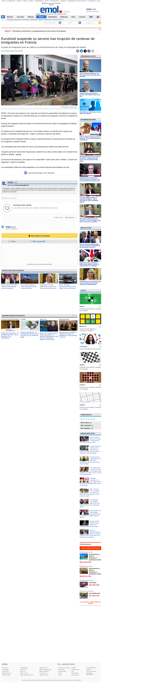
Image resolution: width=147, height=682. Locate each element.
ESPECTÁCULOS (7, 673)
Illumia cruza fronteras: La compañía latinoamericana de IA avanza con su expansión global (29, 334)
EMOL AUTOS (43, 667)
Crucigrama (83, 346)
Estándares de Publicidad (74, 680)
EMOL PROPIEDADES (45, 669)
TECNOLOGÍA (6, 675)
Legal (25, 1)
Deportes (31, 17)
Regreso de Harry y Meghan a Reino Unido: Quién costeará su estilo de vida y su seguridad (89, 264)
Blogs (19, 1)
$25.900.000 (94, 585)
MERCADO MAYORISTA (89, 674)
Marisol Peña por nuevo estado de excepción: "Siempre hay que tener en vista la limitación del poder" (90, 159)
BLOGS (60, 673)
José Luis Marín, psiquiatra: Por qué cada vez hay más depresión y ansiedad (90, 75)
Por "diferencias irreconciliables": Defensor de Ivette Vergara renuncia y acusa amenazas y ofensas (90, 503)
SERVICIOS (23, 669)
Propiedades (55, 1)
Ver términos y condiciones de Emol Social (39, 264)
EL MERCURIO (62, 671)
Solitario (82, 385)
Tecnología (10, 19)
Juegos (83, 290)
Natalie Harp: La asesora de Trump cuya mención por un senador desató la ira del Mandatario (90, 283)
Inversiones (39, 1)
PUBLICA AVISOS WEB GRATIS (90, 548)
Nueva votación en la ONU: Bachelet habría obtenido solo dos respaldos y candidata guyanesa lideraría (90, 514)
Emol (3, 1)
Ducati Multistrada (94, 593)
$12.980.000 (94, 596)
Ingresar (88, 11)
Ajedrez (82, 365)
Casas (84, 1)
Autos (46, 1)
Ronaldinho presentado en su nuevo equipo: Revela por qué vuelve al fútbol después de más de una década (90, 482)
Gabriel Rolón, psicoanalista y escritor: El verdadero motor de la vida (90, 94)
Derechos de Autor (26, 680)
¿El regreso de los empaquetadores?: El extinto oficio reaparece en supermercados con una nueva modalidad (90, 460)
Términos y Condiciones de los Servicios (56, 680)
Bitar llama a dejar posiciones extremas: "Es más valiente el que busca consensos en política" (90, 220)
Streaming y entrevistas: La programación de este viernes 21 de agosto (39, 31)
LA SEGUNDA (75, 673)
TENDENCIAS (24, 667)
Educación (18, 19)
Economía (20, 17)
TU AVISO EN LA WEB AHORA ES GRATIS (90, 602)
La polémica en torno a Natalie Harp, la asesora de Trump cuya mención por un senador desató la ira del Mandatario (48, 288)
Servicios (82, 17)
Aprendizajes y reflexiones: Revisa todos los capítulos (90, 112)
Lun (98, 1)
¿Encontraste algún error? (41, 173)
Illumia (23, 319)
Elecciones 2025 (57, 19)
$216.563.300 (85, 562)
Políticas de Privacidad (38, 680)
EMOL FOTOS (24, 673)
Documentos (25, 19)
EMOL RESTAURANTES (26, 675)
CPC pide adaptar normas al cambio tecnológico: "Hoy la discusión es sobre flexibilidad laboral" (89, 200)
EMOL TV (22, 671)
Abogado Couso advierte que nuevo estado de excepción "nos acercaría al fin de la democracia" (90, 179)
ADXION (88, 669)
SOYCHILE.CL (75, 675)
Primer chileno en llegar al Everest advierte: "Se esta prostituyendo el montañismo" (90, 138)
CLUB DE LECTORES (64, 667)
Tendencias (64, 17)
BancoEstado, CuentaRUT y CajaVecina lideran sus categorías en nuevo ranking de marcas (68, 334)
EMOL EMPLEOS (44, 671)
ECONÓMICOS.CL (91, 667)
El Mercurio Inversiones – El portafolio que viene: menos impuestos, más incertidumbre (10, 335)
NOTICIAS (5, 667)
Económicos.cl (72, 1)
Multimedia (34, 19)
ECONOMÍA (5, 669)
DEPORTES (5, 671)
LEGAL (60, 675)
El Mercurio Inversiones (10, 319)
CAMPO (73, 667)
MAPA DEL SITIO (44, 675)
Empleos (63, 1)
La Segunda (91, 1)
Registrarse (95, 11)
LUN (72, 671)
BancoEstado (64, 319)
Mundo (41, 17)
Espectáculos (52, 17)
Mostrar (51, 5)
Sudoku (82, 405)
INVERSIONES (75, 669)
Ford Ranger (93, 582)
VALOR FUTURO (91, 671)
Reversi (82, 306)
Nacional (10, 17)
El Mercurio (11, 1)
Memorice (83, 326)
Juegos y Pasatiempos (44, 19)
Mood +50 (43, 319)
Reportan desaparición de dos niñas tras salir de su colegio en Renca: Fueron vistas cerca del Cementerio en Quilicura (90, 534)
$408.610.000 (85, 576)
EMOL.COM (61, 669)
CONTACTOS (43, 673)
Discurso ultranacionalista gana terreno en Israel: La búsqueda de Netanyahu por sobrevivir (90, 245)
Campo (31, 1)
